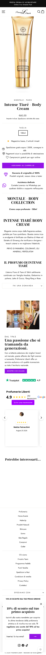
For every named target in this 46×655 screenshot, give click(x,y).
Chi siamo (23, 554)
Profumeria (23, 511)
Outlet (23, 546)
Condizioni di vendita (23, 576)
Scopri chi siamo (16, 371)
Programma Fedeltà (23, 563)
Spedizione (22, 118)
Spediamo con (22, 592)
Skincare (23, 529)
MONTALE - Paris (23, 100)
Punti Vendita (23, 568)
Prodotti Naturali (23, 524)
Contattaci (23, 585)
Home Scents (23, 516)
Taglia (23, 128)
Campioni (23, 542)
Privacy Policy (23, 581)
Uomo (23, 533)
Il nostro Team (23, 559)
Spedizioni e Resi (23, 572)
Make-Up (23, 520)
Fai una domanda (23, 285)
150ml (23, 133)
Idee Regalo (23, 538)
